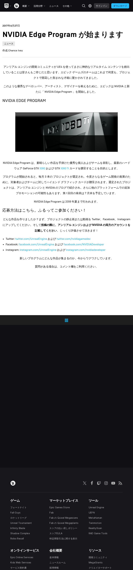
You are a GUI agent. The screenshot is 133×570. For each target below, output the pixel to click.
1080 (42, 168)
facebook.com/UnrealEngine (36, 244)
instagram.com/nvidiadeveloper (85, 250)
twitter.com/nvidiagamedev (74, 239)
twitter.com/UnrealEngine (31, 239)
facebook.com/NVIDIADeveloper (84, 244)
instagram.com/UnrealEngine (38, 250)
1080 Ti (65, 168)
